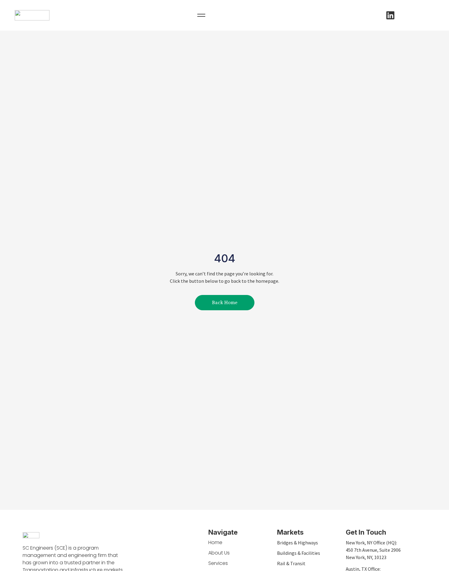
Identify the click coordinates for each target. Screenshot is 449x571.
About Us (219, 552)
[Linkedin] (390, 15)
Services (218, 563)
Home (215, 542)
